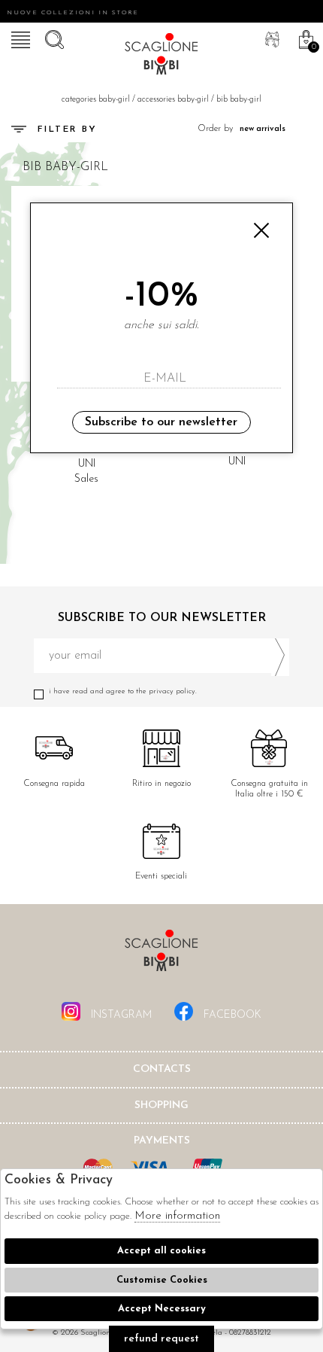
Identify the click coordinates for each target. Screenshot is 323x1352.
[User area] (270, 37)
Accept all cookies (161, 1251)
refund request (161, 1338)
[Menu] (18, 37)
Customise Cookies (161, 1280)
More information (177, 1216)
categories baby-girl (96, 100)
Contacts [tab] (162, 1069)
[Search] (52, 37)
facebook (231, 1015)
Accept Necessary (162, 1309)
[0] (304, 37)
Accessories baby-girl (173, 100)
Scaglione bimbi (161, 56)
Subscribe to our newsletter (161, 422)
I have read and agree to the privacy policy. (123, 691)
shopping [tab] (161, 1105)
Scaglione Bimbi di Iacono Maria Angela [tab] (161, 955)
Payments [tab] (162, 1140)
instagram (120, 1015)
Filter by (68, 129)
